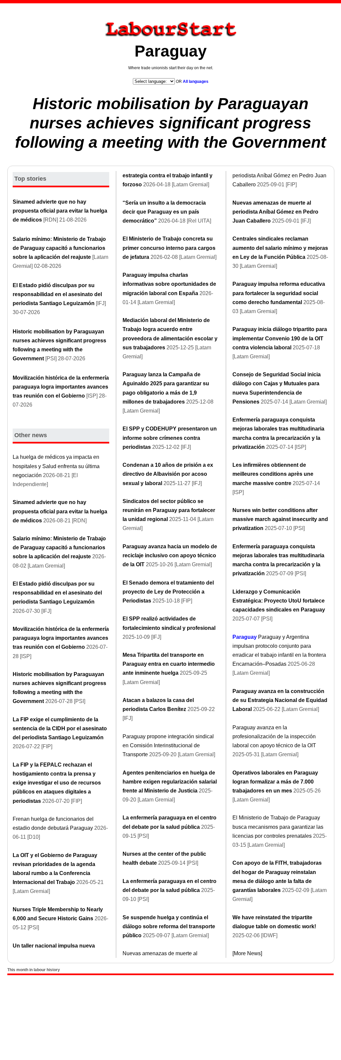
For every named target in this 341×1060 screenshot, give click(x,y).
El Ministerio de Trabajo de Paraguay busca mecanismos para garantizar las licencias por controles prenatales (277, 826)
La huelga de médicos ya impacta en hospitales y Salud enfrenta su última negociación (56, 466)
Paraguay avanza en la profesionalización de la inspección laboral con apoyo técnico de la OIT (274, 736)
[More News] (247, 953)
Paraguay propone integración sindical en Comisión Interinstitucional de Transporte (168, 745)
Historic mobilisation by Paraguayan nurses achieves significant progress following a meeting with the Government (170, 123)
